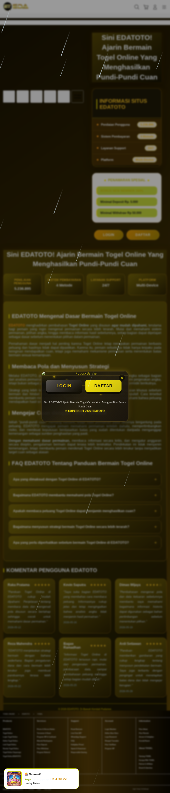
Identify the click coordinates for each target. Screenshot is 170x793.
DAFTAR (103, 385)
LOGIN (64, 385)
